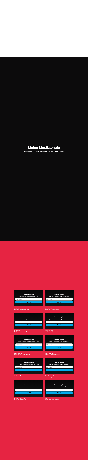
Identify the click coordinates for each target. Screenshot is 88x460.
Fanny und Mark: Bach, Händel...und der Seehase (22, 354)
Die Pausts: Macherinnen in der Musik (20, 331)
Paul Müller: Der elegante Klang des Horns (21, 309)
